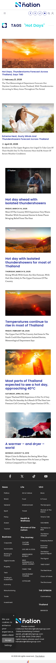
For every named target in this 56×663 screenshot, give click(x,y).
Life (22, 487)
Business (6, 537)
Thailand (43, 604)
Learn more (8, 634)
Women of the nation (28, 528)
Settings (8, 645)
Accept (8, 640)
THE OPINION (45, 590)
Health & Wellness (25, 519)
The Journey (27, 537)
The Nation (40, 656)
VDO (41, 487)
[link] (28, 67)
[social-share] (30, 13)
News (5, 487)
